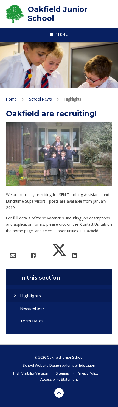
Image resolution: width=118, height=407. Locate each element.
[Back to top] (59, 393)
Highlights (72, 99)
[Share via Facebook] (33, 255)
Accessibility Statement (59, 379)
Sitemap (62, 373)
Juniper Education (80, 365)
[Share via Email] (13, 255)
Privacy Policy (87, 373)
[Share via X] (59, 255)
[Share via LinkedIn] (74, 255)
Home (11, 99)
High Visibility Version (30, 373)
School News (40, 99)
